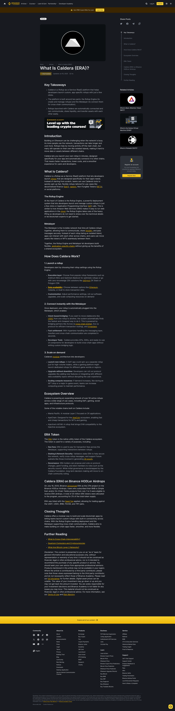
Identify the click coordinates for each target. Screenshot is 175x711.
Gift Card (81, 649)
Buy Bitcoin (103, 674)
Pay (79, 639)
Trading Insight (126, 647)
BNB (123, 639)
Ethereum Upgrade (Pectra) (108, 671)
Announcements (61, 639)
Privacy (58, 652)
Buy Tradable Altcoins (106, 686)
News (58, 641)
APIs (123, 670)
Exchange (81, 634)
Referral (124, 636)
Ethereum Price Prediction (108, 668)
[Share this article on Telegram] (133, 24)
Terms (58, 649)
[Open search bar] (146, 3)
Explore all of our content (86, 620)
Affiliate (124, 634)
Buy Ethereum (104, 684)
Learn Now (100, 10)
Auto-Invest (81, 654)
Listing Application (105, 636)
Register (160, 3)
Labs (101, 641)
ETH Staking (82, 657)
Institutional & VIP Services (108, 639)
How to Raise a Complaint (130, 683)
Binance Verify (126, 673)
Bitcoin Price (104, 658)
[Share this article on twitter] (121, 24)
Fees (123, 668)
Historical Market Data (129, 644)
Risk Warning (60, 662)
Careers (58, 636)
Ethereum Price (104, 661)
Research (81, 662)
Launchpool (81, 652)
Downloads (59, 667)
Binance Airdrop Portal (129, 678)
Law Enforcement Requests (130, 681)
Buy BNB (103, 676)
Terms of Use (46, 701)
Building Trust (60, 654)
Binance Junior (82, 644)
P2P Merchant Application (108, 634)
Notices (58, 664)
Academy (81, 647)
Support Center (127, 661)
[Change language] (166, 3)
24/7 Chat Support (128, 658)
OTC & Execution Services (130, 641)
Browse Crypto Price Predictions (110, 663)
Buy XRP (103, 679)
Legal (58, 647)
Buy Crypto (81, 636)
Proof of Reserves (127, 649)
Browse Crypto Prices (106, 656)
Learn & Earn (104, 653)
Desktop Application (62, 670)
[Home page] (14, 3)
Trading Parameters (128, 675)
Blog (57, 657)
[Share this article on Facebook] (127, 24)
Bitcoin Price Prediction (107, 666)
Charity (80, 664)
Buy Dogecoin (104, 681)
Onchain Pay (104, 644)
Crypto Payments (83, 641)
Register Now (132, 175)
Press (58, 644)
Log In (152, 4)
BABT (80, 659)
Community (59, 659)
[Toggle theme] (171, 3)
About (58, 634)
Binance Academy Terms (65, 701)
